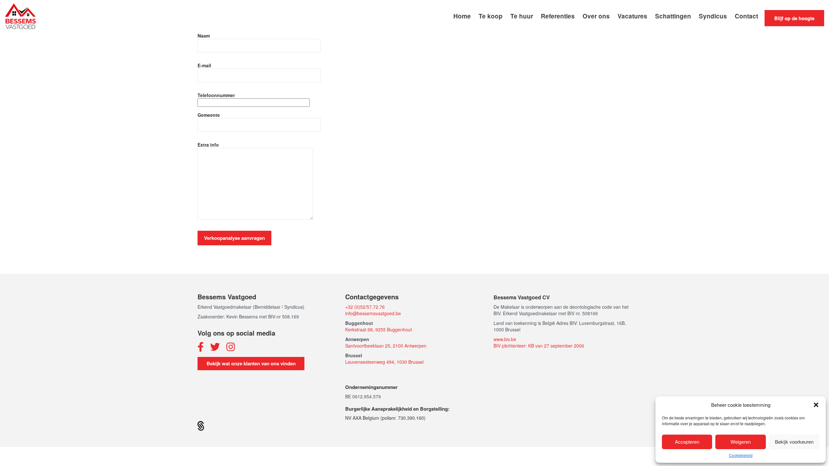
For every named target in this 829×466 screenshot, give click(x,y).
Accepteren (687, 441)
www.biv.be (505, 339)
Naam (204, 35)
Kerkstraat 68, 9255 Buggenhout (378, 329)
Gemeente (209, 115)
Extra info (208, 144)
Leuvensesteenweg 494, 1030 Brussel (384, 362)
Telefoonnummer (216, 95)
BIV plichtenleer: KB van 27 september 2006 (539, 345)
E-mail (204, 65)
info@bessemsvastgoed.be (373, 313)
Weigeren (741, 441)
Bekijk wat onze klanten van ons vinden (251, 363)
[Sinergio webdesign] (201, 425)
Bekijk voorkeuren (794, 441)
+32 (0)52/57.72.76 (365, 307)
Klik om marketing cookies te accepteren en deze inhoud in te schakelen (415, 176)
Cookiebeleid (741, 455)
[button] (816, 405)
